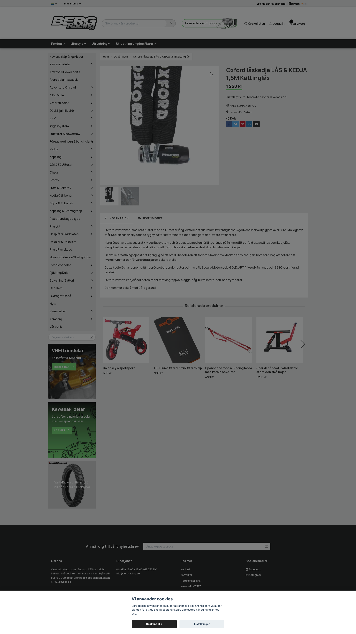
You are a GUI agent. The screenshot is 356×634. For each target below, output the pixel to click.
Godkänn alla (154, 623)
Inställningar (202, 623)
